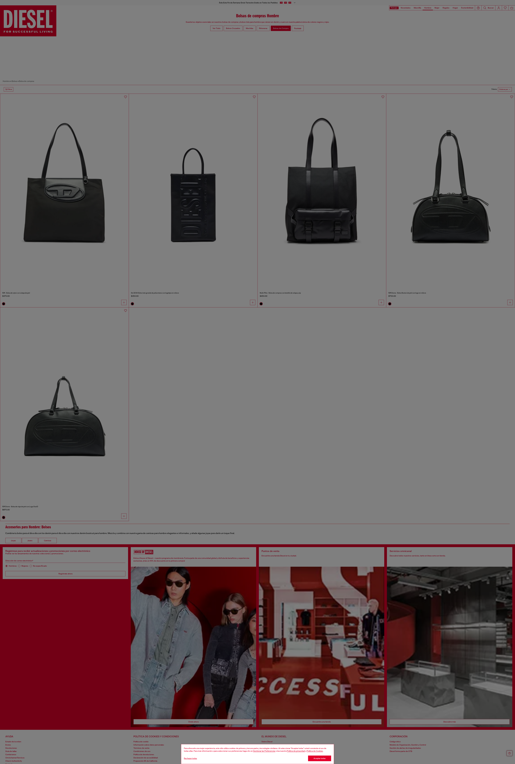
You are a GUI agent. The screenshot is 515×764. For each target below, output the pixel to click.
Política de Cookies (315, 751)
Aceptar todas (320, 758)
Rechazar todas (190, 758)
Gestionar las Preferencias (264, 751)
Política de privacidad (296, 751)
